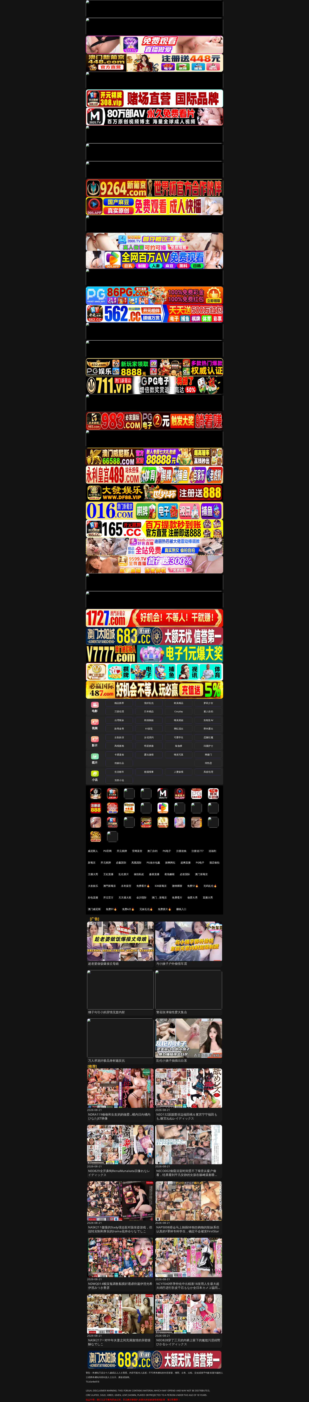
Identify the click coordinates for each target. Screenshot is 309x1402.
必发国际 (185, 874)
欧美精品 (178, 703)
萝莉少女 (208, 703)
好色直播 (93, 897)
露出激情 (149, 754)
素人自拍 (208, 711)
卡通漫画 (119, 754)
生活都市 (119, 771)
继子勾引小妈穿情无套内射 (106, 1012)
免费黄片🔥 (164, 909)
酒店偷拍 (214, 862)
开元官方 (108, 897)
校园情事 (149, 771)
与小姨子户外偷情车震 (171, 963)
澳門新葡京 (109, 885)
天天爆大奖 (125, 897)
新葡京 (91, 862)
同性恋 (208, 763)
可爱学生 (178, 737)
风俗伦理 (208, 771)
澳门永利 (152, 851)
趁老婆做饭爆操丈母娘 (103, 963)
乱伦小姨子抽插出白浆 (171, 1060)
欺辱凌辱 (119, 728)
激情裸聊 (177, 885)
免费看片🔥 (143, 885)
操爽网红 (170, 862)
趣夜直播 (154, 874)
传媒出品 (119, 763)
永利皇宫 (126, 885)
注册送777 (197, 851)
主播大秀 (93, 874)
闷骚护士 (208, 745)
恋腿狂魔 (208, 737)
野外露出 (208, 728)
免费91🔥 (111, 909)
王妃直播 (108, 874)
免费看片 (177, 897)
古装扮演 (119, 737)
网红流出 (178, 728)
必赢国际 (121, 862)
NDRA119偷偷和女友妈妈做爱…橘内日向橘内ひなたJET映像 (119, 1116)
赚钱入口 (181, 909)
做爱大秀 (192, 897)
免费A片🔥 (128, 909)
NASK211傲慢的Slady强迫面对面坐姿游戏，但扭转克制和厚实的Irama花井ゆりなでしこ (120, 1229)
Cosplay (178, 711)
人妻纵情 (178, 771)
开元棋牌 (122, 851)
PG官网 (107, 851)
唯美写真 (178, 754)
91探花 (149, 728)
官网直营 (137, 851)
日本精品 (149, 711)
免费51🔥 (192, 885)
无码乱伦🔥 (210, 885)
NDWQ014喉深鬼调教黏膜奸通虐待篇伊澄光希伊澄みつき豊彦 (120, 1286)
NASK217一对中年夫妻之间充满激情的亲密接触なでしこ (119, 1342)
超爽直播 (186, 862)
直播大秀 (208, 897)
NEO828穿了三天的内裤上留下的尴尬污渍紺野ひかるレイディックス (188, 1342)
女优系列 (149, 737)
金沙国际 (141, 897)
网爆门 (208, 754)
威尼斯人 (93, 851)
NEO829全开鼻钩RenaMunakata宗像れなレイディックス (119, 1173)
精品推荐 (119, 703)
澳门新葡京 (201, 874)
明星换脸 (149, 745)
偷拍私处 (139, 874)
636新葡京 (161, 885)
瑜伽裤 (178, 745)
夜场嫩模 (170, 874)
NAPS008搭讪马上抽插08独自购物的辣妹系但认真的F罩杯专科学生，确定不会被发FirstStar (187, 1229)
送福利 (212, 851)
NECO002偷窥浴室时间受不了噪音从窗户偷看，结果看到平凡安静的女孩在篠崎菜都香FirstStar (186, 1175)
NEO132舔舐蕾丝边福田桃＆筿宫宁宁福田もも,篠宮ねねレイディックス (186, 1116)
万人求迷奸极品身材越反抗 (106, 1060)
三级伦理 (119, 711)
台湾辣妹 (119, 720)
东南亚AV (208, 720)
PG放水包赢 (153, 862)
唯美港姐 (178, 720)
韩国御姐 (149, 720)
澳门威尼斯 (94, 909)
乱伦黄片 (124, 874)
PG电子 (167, 851)
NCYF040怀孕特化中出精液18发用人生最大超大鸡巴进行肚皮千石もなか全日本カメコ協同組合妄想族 (188, 1288)
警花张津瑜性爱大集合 (171, 1012)
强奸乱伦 (149, 703)
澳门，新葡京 (159, 897)
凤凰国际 (136, 862)
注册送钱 (181, 851)
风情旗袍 (119, 745)
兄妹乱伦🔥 (146, 909)
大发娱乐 (93, 885)
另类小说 (119, 780)
